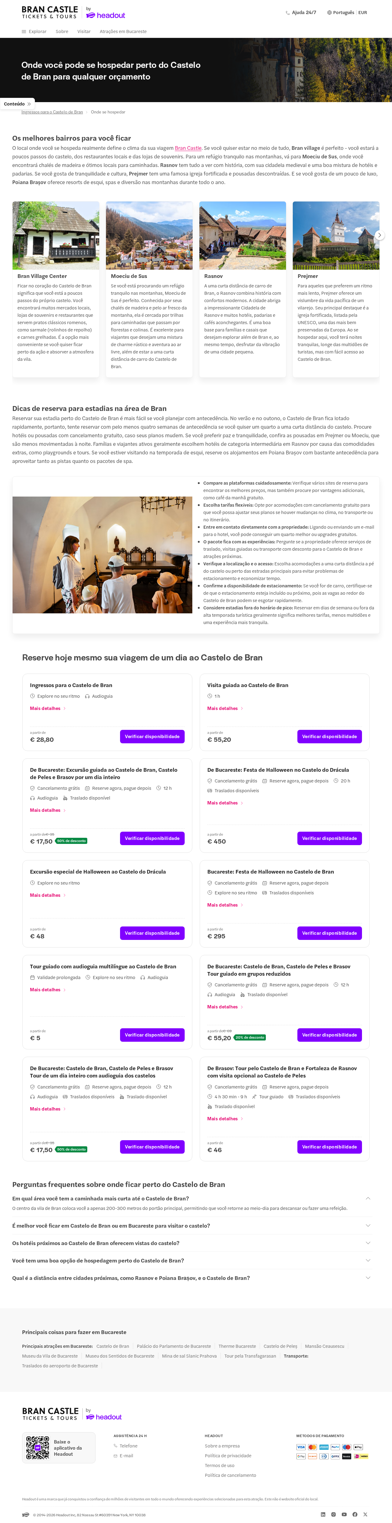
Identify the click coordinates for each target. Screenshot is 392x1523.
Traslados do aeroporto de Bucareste (60, 1365)
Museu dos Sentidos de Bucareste (119, 1356)
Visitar (84, 31)
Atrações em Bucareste (123, 31)
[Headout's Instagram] (333, 1514)
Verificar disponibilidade (152, 736)
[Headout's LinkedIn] (323, 1514)
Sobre (62, 31)
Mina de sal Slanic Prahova (189, 1356)
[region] (196, 291)
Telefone (129, 1446)
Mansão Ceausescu (324, 1346)
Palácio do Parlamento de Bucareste (174, 1346)
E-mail (126, 1455)
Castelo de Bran (112, 1346)
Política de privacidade (228, 1455)
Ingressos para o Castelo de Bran (52, 111)
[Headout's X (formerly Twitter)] (365, 1514)
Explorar (38, 31)
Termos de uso (220, 1465)
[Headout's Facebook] (354, 1514)
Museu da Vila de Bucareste (50, 1356)
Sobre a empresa (222, 1446)
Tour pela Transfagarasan (250, 1356)
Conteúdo (14, 103)
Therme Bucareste (237, 1346)
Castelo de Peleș (280, 1346)
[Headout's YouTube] (344, 1514)
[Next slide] (380, 236)
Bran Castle (188, 147)
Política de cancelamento (230, 1475)
